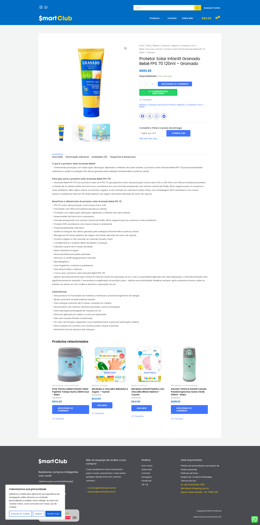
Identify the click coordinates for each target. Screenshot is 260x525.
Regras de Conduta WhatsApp (196, 476)
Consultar (178, 133)
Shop (148, 45)
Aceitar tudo (53, 513)
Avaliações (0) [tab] (99, 156)
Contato (172, 18)
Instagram (147, 476)
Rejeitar (38, 513)
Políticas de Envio (189, 473)
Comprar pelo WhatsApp (160, 92)
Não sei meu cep (148, 138)
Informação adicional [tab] (77, 156)
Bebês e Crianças (161, 45)
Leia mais (102, 405)
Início (141, 45)
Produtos (155, 18)
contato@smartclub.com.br (102, 487)
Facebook (146, 480)
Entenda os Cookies (20, 513)
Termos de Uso (188, 480)
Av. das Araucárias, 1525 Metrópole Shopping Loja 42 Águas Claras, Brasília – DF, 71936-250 (199, 488)
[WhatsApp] (45, 6)
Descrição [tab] (57, 156)
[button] (125, 48)
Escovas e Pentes (154, 49)
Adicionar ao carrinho (174, 84)
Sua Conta (147, 465)
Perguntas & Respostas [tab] (123, 156)
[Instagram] (40, 6)
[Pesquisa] (197, 7)
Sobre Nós (187, 18)
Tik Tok (145, 484)
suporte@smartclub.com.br (102, 491)
